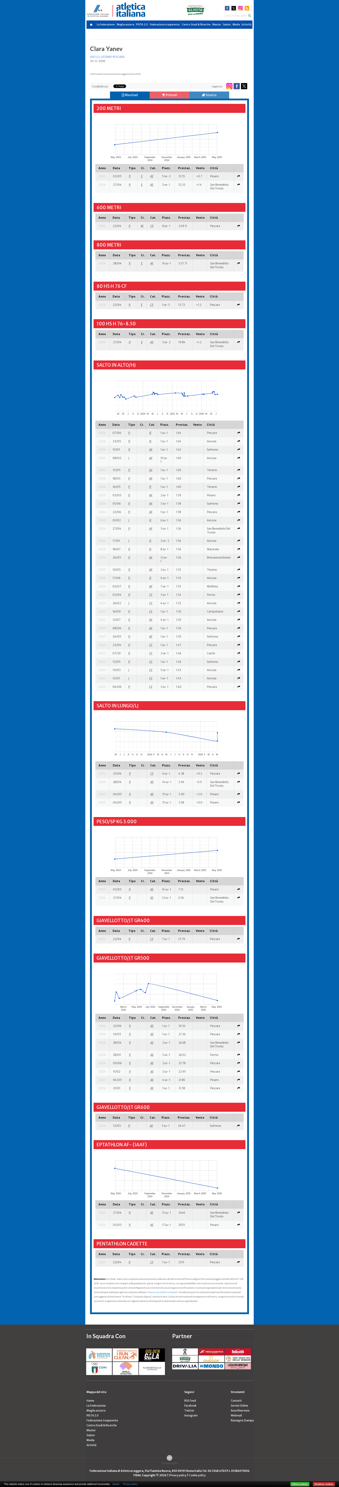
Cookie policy (197, 1475)
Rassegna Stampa (242, 1420)
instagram (240, 8)
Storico (210, 95)
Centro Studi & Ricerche (196, 24)
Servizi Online (239, 1405)
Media (236, 24)
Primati (171, 95)
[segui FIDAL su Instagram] (229, 86)
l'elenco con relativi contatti (161, 1292)
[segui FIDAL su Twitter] (244, 86)
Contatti (236, 1400)
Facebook (190, 1405)
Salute (227, 24)
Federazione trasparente (165, 24)
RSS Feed (190, 1400)
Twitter (189, 1410)
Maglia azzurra (125, 24)
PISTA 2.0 (142, 24)
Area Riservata (240, 1410)
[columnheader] (102, 168)
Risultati (131, 95)
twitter (233, 8)
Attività (246, 24)
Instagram (191, 1415)
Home (90, 1400)
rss (247, 8)
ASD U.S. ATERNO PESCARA (107, 57)
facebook (227, 8)
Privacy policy (177, 1475)
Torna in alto (169, 1463)
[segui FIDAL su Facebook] (237, 86)
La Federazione (106, 24)
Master (216, 24)
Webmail (236, 1415)
